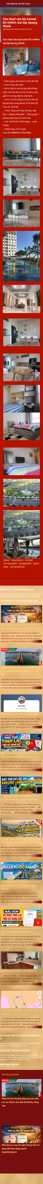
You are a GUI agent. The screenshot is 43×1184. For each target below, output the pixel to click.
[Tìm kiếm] (39, 3)
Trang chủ (9, 1176)
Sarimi (6, 567)
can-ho (6, 560)
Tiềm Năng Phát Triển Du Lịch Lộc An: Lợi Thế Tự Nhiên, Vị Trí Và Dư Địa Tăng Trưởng (20, 885)
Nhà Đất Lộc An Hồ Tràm (18, 4)
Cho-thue (29, 560)
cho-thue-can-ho (10, 563)
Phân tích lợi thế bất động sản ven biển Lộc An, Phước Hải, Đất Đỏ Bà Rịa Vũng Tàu (19, 671)
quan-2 (36, 563)
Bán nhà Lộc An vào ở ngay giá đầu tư (19, 971)
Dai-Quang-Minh (25, 563)
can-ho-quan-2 (17, 560)
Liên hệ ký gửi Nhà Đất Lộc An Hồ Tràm (19, 714)
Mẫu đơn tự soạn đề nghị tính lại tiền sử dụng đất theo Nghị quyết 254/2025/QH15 (21, 1148)
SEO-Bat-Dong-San (17, 567)
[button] (4, 33)
